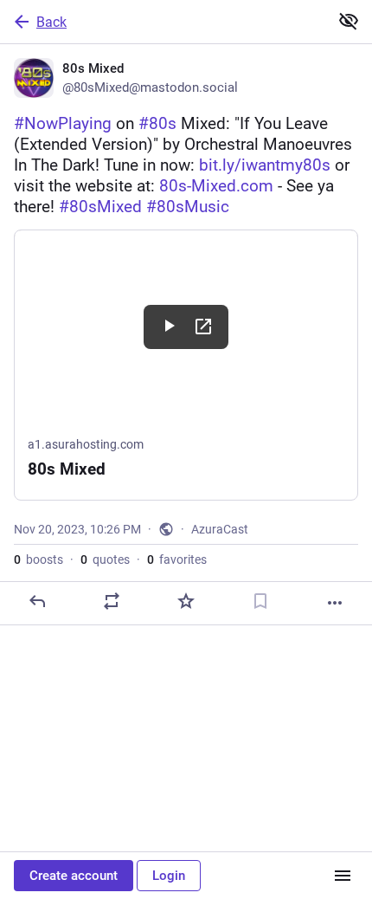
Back (51, 22)
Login (168, 875)
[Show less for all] (348, 21)
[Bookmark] (260, 601)
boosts (38, 559)
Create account (73, 875)
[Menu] (342, 875)
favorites (177, 559)
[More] (334, 602)
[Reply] (37, 601)
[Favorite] (186, 601)
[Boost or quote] (111, 601)
